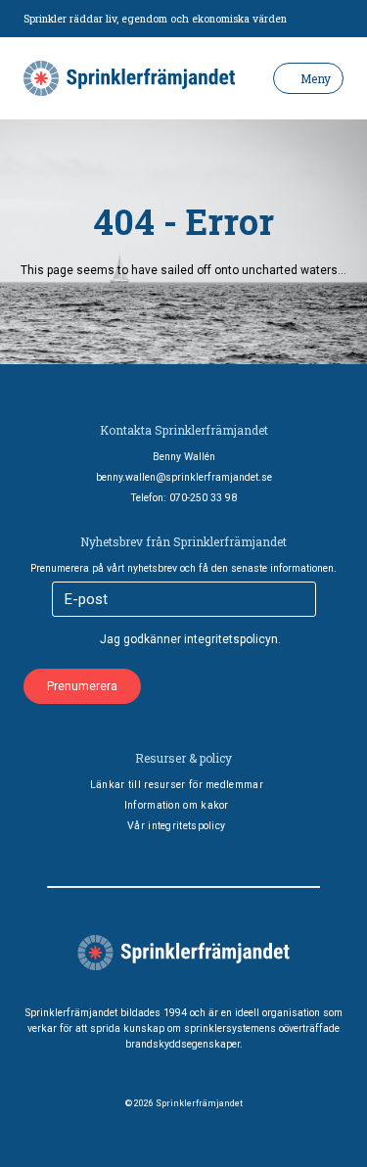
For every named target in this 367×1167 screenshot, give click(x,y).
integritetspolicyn (231, 639)
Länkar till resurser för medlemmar (176, 784)
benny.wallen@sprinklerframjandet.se (184, 477)
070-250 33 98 (203, 497)
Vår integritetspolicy (176, 825)
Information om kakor (176, 805)
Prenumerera (82, 686)
